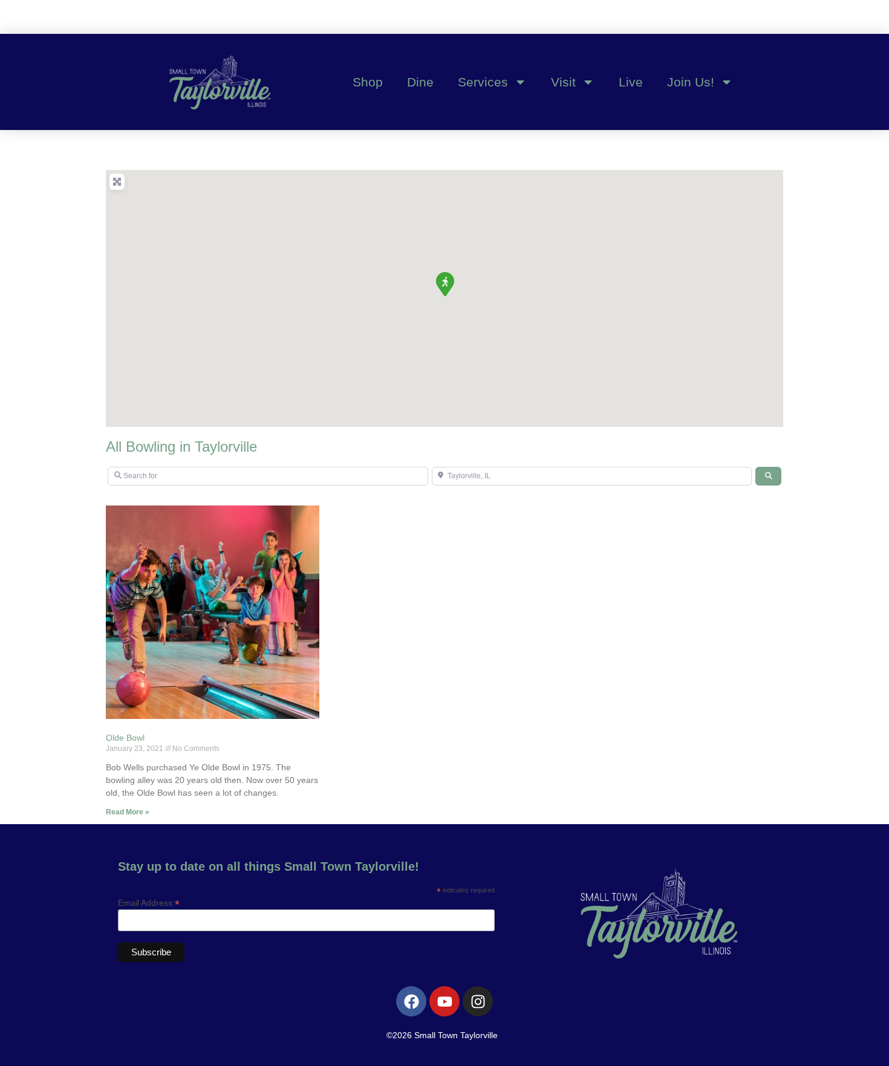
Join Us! (690, 82)
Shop (368, 82)
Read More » (127, 812)
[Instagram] (478, 1001)
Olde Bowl (125, 738)
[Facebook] (411, 1001)
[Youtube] (444, 1001)
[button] (444, 283)
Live (631, 82)
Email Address (149, 902)
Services (483, 82)
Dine (420, 82)
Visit (563, 82)
